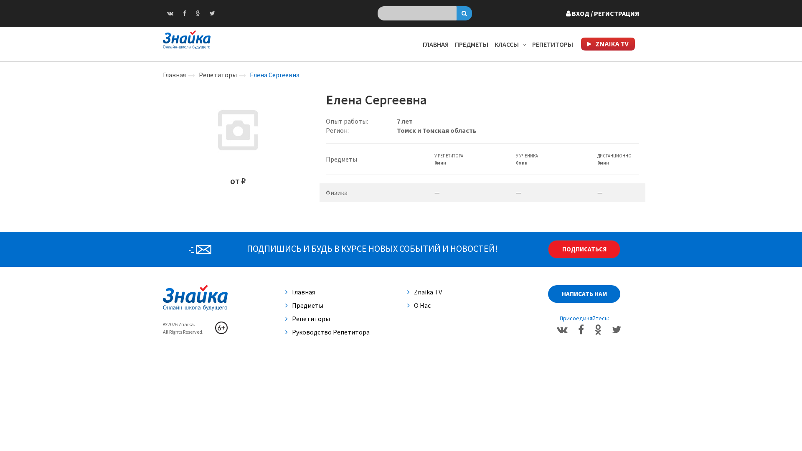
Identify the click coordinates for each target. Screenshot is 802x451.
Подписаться (584, 249)
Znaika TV (428, 292)
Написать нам (584, 294)
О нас (422, 305)
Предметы (471, 44)
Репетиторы (552, 44)
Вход (605, 13)
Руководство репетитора (331, 332)
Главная (436, 44)
